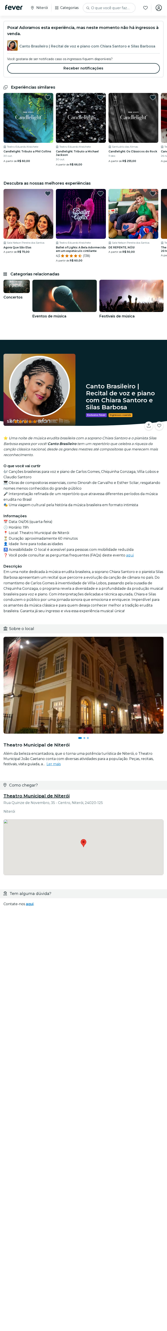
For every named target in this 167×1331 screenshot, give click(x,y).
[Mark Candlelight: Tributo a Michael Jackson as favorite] (100, 97)
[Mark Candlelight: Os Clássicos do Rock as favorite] (153, 97)
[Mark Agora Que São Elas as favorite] (48, 193)
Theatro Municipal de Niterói (36, 796)
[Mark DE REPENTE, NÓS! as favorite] (153, 193)
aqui (130, 555)
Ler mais (54, 764)
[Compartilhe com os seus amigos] (148, 425)
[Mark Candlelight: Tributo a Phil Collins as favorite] (48, 97)
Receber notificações (83, 68)
